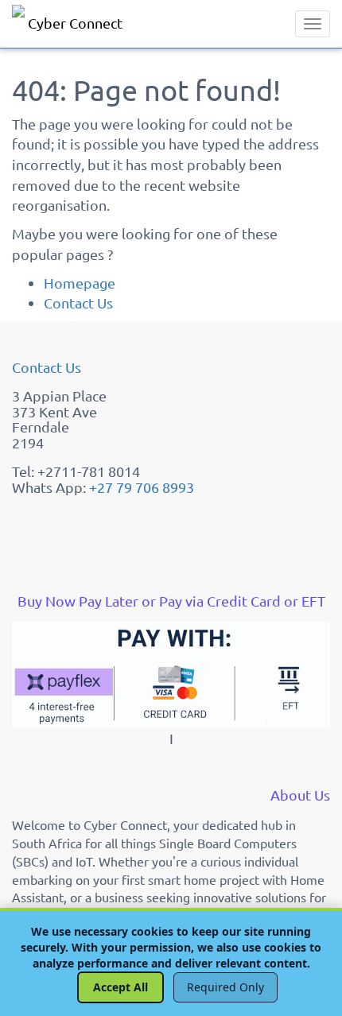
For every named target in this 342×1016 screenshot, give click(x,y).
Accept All (120, 987)
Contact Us (78, 302)
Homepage (79, 282)
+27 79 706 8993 (141, 487)
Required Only (225, 987)
